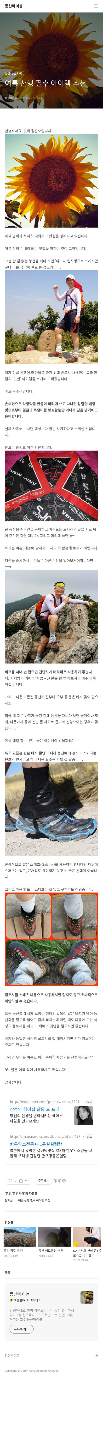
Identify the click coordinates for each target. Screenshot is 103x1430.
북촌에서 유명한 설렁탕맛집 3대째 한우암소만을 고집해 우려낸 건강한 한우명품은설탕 (51, 1152)
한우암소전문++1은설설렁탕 (36, 1144)
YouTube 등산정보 (17, 1371)
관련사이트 (12, 1355)
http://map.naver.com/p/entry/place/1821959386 (46, 1102)
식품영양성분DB (15, 1379)
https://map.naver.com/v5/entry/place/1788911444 (47, 1136)
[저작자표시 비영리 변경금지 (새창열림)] (59, 1181)
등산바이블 (14, 6)
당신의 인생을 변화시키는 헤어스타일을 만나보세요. (36, 1118)
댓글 (8, 1272)
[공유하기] (21, 1180)
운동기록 (11, 1363)
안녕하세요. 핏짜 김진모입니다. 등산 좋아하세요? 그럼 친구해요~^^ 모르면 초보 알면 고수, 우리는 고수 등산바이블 (42, 1315)
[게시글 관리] (27, 1180)
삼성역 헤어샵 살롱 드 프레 (34, 1109)
